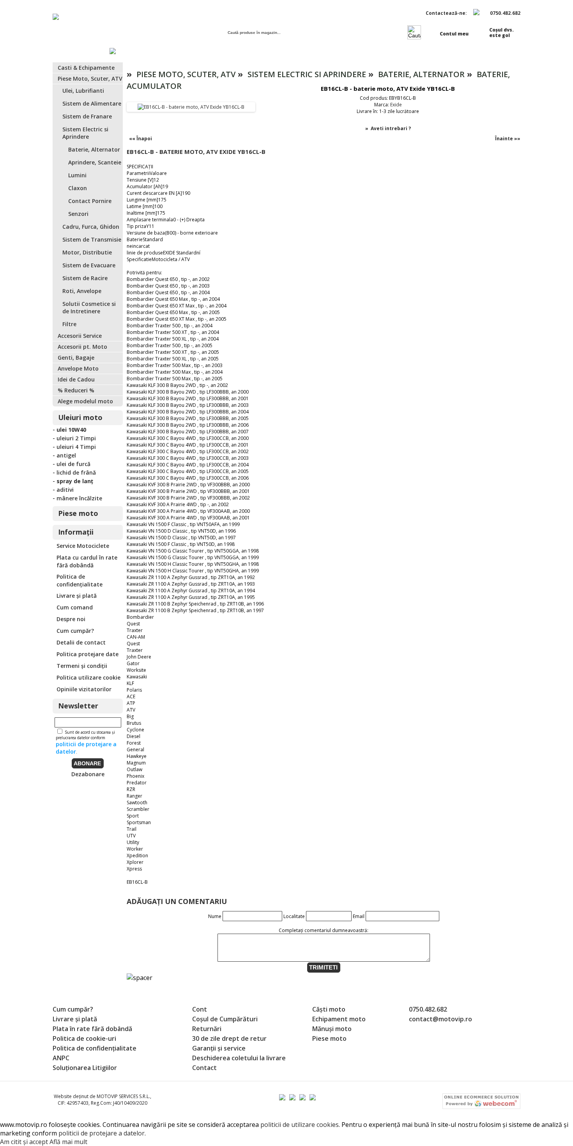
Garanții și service (219, 1048)
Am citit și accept (24, 1141)
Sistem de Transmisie (91, 239)
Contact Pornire (89, 201)
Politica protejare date (87, 654)
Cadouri (320, 52)
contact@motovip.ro (440, 1019)
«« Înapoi (140, 138)
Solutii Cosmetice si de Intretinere (89, 307)
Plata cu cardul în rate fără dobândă (87, 561)
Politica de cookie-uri (84, 1038)
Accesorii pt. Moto (82, 346)
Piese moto (378, 52)
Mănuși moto (332, 1028)
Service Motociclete (83, 545)
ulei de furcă (73, 464)
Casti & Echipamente (86, 67)
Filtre (69, 324)
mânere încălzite (79, 498)
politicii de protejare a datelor (101, 1133)
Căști (221, 52)
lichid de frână (76, 472)
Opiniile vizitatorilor (84, 689)
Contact (507, 52)
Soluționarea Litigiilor (85, 1067)
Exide (396, 104)
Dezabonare (87, 774)
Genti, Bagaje (76, 357)
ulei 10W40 (71, 429)
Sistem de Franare (87, 116)
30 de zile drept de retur (229, 1038)
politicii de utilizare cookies (299, 1124)
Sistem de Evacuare (88, 265)
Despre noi (71, 619)
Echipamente (164, 52)
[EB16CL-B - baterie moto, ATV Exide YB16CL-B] (191, 107)
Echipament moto (339, 1019)
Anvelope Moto (78, 368)
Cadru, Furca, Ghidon (90, 226)
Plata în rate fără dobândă (92, 1028)
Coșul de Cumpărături (225, 1019)
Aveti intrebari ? (391, 128)
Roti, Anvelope (81, 291)
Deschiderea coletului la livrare (239, 1058)
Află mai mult (68, 1141)
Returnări (206, 1028)
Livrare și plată (77, 595)
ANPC (61, 1058)
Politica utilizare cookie (88, 677)
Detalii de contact (81, 642)
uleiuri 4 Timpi (76, 446)
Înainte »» (507, 138)
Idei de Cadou (76, 379)
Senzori (78, 213)
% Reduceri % (445, 52)
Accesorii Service (80, 335)
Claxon (77, 188)
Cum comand (75, 607)
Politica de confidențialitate (80, 580)
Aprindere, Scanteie (94, 162)
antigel (66, 455)
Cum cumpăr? (75, 630)
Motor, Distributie (87, 252)
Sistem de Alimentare (91, 103)
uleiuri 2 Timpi (76, 438)
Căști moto (328, 1009)
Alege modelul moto (85, 401)
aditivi (65, 489)
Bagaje (268, 52)
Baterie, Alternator (94, 149)
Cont (199, 1009)
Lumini (77, 175)
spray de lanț (75, 481)
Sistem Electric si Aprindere (85, 132)
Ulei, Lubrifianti (83, 90)
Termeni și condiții (82, 665)
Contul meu (454, 33)
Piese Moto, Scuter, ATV (90, 78)
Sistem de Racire (85, 278)
